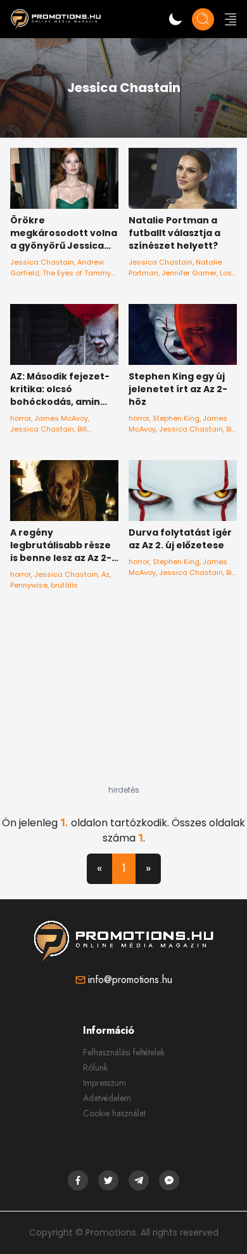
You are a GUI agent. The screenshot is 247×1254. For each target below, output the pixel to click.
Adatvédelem (107, 1098)
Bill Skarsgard (48, 434)
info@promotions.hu (130, 979)
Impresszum (104, 1082)
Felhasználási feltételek (124, 1052)
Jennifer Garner (189, 273)
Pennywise (29, 585)
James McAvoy (61, 418)
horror (20, 418)
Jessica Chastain (42, 262)
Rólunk (95, 1067)
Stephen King (176, 418)
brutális (64, 585)
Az (105, 574)
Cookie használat (114, 1113)
